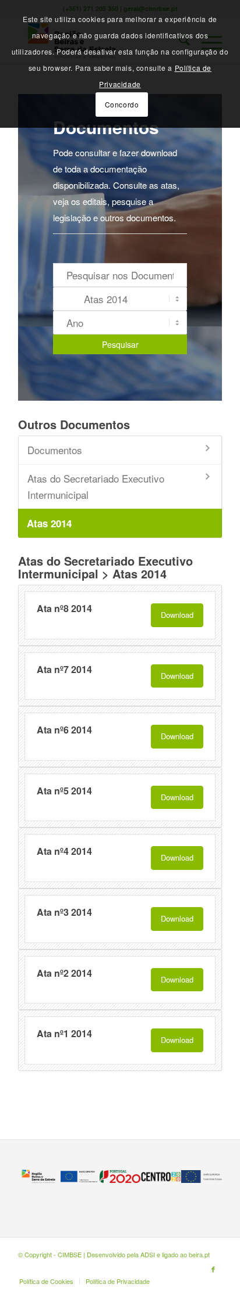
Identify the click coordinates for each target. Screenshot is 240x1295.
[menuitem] (46, 1281)
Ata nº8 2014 (64, 608)
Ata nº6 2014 (64, 729)
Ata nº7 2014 (64, 669)
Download (177, 614)
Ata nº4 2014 (64, 851)
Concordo (122, 104)
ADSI (147, 1254)
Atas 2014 (49, 523)
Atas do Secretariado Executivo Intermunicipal (95, 486)
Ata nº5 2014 (64, 790)
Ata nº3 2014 (64, 912)
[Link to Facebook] (213, 1269)
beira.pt (199, 1254)
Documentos (54, 450)
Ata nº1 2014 (64, 1033)
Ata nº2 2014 (64, 973)
